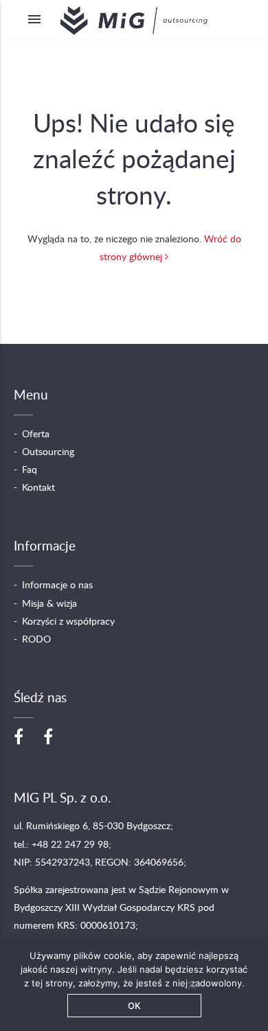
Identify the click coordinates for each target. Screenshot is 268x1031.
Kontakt (38, 488)
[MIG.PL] (18, 738)
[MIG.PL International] (48, 738)
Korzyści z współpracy (68, 622)
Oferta (35, 434)
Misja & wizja (49, 604)
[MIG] (134, 19)
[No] (191, 985)
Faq (29, 470)
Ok (134, 1005)
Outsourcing (48, 452)
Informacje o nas (57, 585)
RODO (36, 640)
